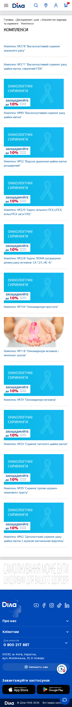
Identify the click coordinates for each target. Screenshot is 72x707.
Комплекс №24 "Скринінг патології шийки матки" (36, 444)
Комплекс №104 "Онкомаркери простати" (31, 307)
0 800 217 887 (16, 645)
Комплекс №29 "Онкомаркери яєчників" (30, 399)
